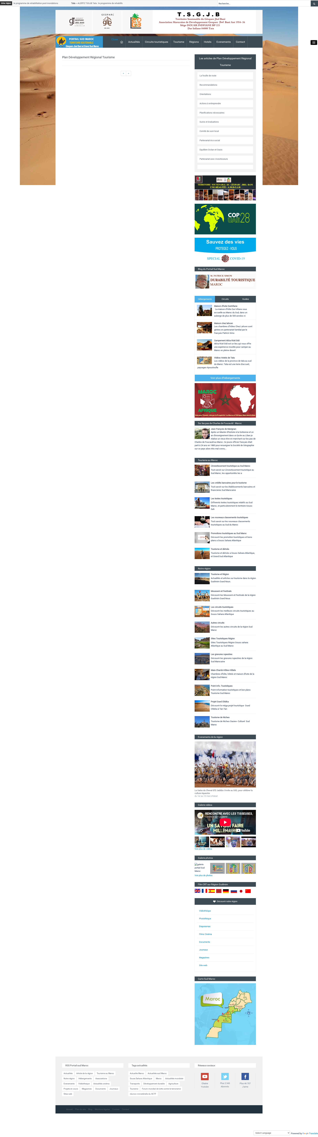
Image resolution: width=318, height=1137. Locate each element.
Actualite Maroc (137, 1073)
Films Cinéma (205, 934)
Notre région (69, 1078)
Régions (194, 41)
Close (114, 39)
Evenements (223, 41)
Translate (313, 1133)
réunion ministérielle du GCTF (143, 1094)
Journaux (203, 949)
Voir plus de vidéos (203, 849)
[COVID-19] (225, 252)
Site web (203, 965)
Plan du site (80, 1109)
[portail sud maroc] (77, 41)
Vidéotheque (84, 1084)
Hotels (207, 41)
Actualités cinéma (101, 1084)
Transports (135, 1084)
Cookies (115, 1109)
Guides (245, 299)
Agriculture (173, 1084)
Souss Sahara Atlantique (141, 1078)
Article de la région (84, 1073)
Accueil (69, 1109)
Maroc (158, 1078)
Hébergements (205, 299)
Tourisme (178, 41)
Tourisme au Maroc (105, 1073)
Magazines (204, 957)
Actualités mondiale (174, 1078)
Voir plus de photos (203, 875)
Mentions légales (102, 1109)
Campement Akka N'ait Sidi (226, 340)
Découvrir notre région (227, 901)
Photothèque (205, 918)
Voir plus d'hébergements (225, 377)
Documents (204, 942)
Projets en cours (71, 1089)
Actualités (134, 41)
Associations (101, 1078)
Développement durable (154, 1084)
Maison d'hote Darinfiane (225, 306)
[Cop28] (225, 219)
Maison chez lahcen (223, 323)
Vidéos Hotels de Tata (224, 357)
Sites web (68, 1094)
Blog (90, 1109)
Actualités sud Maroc (157, 1073)
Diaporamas (205, 926)
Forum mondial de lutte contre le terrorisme (161, 1089)
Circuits (225, 299)
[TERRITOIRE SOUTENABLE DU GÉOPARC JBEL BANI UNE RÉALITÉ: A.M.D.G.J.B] (225, 188)
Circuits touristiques (156, 41)
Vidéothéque (205, 911)
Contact (240, 41)
